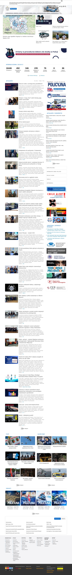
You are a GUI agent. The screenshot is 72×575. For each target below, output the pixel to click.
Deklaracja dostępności (39, 568)
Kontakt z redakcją (28, 568)
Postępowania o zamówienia (48, 542)
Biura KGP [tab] (63, 518)
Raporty (23, 548)
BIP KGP (20, 568)
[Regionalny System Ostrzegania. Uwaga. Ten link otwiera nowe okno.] (56, 282)
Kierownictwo (15, 541)
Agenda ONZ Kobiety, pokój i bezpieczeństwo (13, 533)
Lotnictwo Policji (8, 549)
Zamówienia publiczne (46, 538)
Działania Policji (8, 538)
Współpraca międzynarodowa (16, 553)
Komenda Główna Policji (16, 543)
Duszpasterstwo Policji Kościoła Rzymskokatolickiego (17, 555)
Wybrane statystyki (23, 543)
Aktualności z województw (8, 542)
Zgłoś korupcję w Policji (9, 524)
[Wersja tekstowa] (63, 6)
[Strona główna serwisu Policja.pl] (60, 6)
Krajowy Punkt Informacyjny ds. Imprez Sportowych (13, 526)
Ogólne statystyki (25, 541)
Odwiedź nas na (8, 568)
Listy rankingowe (40, 544)
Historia (14, 548)
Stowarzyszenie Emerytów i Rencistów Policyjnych (33, 531)
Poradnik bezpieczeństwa (30, 533)
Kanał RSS (6, 568)
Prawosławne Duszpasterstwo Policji (16, 559)
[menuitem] (9, 13)
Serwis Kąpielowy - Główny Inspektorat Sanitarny (54, 531)
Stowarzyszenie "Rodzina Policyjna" (31, 529)
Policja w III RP (15, 546)
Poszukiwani (8, 546)
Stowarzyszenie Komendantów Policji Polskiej (53, 529)
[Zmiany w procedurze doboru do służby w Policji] (36, 53)
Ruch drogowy (8, 545)
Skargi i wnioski (55, 541)
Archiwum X (8, 543)
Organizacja (15, 545)
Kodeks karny (24, 545)
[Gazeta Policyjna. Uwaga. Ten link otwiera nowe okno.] (56, 84)
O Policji (14, 538)
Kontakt (53, 538)
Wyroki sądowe (32, 542)
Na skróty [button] (36, 80)
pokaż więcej (25, 429)
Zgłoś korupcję (49, 522)
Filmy (43, 80)
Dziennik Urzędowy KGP (32, 540)
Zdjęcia (40, 80)
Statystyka (23, 538)
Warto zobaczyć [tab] (57, 518)
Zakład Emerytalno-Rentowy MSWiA (11, 531)
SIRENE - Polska (49, 524)
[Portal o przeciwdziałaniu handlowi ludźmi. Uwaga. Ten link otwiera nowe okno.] (56, 263)
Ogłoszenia (39, 542)
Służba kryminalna (8, 522)
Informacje (39, 541)
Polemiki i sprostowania (8, 551)
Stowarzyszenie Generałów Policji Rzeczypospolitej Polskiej (15, 529)
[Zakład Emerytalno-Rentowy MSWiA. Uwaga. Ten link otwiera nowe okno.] (56, 288)
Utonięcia (42, 75)
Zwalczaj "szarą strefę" (29, 522)
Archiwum (46, 546)
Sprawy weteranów (54, 543)
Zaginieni (7, 548)
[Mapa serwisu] (61, 6)
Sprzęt (14, 549)
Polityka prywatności (50, 572)
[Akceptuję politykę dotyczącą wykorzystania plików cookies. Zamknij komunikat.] (62, 1)
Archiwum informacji (33, 75)
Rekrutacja (39, 545)
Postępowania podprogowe (47, 544)
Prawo (30, 538)
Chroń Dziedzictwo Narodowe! (30, 524)
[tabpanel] (36, 527)
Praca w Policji (39, 538)
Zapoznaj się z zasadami (50, 570)
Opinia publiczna (25, 549)
